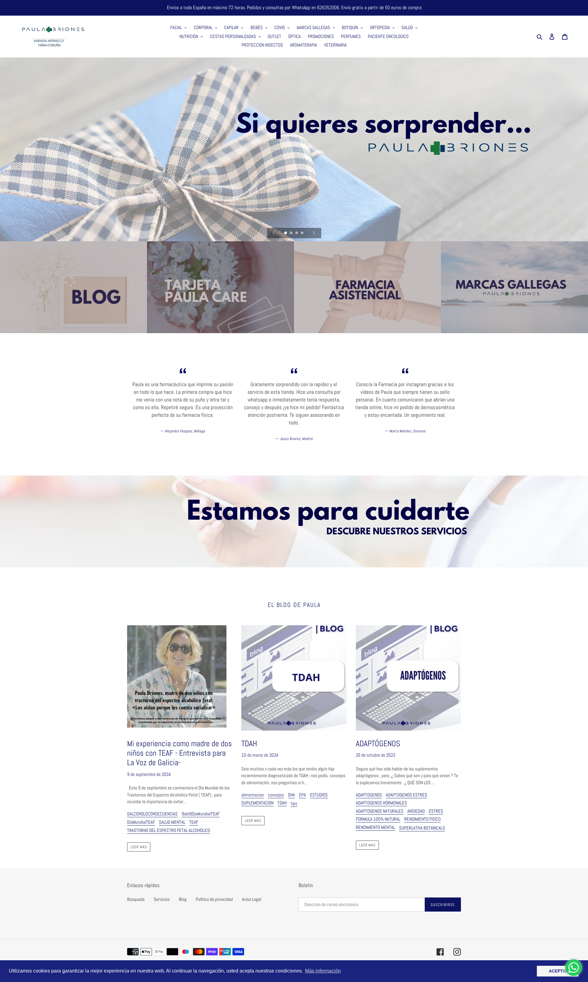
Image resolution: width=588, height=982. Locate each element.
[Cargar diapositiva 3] (297, 233)
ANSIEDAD (416, 811)
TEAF (193, 822)
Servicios (162, 899)
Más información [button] (323, 970)
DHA (291, 795)
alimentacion (252, 795)
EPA (302, 795)
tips (294, 803)
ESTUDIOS (319, 795)
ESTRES (436, 811)
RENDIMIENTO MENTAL (375, 827)
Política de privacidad (214, 899)
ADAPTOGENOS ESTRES (406, 795)
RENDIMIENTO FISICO (422, 819)
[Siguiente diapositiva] (314, 233)
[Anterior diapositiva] (274, 233)
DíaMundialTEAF (141, 822)
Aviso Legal (251, 899)
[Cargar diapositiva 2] (291, 233)
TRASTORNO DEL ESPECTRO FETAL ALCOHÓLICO (168, 830)
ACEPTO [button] (558, 971)
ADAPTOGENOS (369, 795)
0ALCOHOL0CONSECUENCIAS (152, 814)
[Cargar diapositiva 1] (286, 233)
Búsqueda (136, 899)
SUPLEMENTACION (257, 803)
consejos (276, 795)
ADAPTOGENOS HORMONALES (381, 803)
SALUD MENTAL (172, 822)
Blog (183, 899)
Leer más (138, 847)
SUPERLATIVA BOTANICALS (422, 828)
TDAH (282, 803)
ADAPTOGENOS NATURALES (379, 811)
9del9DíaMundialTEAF (201, 814)
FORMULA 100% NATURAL (378, 819)
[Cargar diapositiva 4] (302, 233)
